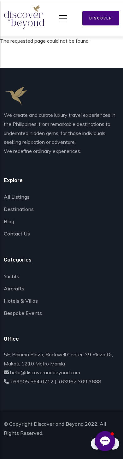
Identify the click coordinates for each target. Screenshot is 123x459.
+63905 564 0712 (31, 381)
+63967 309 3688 (79, 381)
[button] (105, 441)
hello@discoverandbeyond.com (44, 372)
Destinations (19, 209)
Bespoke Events (23, 313)
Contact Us (17, 233)
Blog (9, 221)
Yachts (11, 276)
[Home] (19, 17)
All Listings (17, 197)
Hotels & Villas (21, 301)
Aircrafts (14, 288)
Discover (100, 18)
